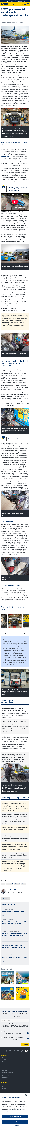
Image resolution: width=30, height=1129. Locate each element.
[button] (4, 621)
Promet (4, 1085)
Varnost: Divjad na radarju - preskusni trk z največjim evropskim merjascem (14, 922)
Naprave (4, 1074)
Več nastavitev (15, 1125)
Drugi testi (5, 1077)
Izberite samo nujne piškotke (15, 1122)
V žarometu (4, 1055)
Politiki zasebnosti (21, 1028)
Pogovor (4, 1061)
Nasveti (4, 1087)
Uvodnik (4, 1058)
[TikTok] (21, 1051)
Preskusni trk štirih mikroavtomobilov (13, 912)
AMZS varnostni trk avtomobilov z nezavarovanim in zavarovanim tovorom (14, 946)
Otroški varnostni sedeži (8, 1072)
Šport (3, 1063)
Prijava (26, 1044)
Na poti (4, 1088)
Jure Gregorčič (11, 890)
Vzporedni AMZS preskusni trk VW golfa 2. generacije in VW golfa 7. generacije (14, 934)
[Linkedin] (10, 1051)
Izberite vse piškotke (15, 1116)
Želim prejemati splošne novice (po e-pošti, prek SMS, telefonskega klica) (14, 1032)
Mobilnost (4, 1082)
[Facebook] (2, 1051)
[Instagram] (14, 1051)
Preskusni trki (5, 1076)
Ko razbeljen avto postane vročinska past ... (14, 957)
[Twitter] (6, 1051)
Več (3, 915)
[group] (15, 621)
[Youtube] (18, 1051)
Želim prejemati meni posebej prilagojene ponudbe (14, 1038)
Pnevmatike (5, 1070)
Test (2, 1068)
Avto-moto (4, 1059)
